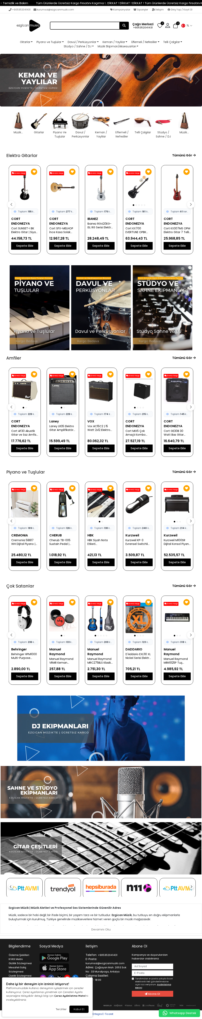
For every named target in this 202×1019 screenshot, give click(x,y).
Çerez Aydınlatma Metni (69, 995)
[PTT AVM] (24, 888)
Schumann (172, 535)
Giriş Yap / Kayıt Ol (181, 9)
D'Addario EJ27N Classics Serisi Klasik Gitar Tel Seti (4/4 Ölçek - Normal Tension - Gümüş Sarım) (177, 656)
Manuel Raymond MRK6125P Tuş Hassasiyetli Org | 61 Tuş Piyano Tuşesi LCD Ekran (138, 661)
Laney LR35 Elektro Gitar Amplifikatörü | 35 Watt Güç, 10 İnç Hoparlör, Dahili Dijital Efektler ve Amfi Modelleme (24, 428)
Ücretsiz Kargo (19, 173)
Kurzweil (94, 535)
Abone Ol (153, 994)
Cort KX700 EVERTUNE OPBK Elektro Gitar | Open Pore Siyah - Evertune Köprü (62, 230)
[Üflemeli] (101, 80)
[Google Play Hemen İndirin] (60, 957)
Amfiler (13, 358)
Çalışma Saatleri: (97, 976)
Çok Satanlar (20, 586)
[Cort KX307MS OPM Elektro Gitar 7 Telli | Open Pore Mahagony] (100, 187)
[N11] (139, 888)
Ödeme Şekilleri (19, 955)
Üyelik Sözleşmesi (20, 976)
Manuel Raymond (19, 651)
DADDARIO (95, 649)
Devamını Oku (101, 929)
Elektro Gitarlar (21, 155)
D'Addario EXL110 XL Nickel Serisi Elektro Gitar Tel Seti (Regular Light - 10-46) (100, 656)
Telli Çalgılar (171, 42)
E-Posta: (91, 959)
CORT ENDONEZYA (58, 221)
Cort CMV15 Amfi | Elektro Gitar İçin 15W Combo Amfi (176, 433)
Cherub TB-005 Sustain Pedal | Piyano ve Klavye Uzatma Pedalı (22, 542)
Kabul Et (79, 1009)
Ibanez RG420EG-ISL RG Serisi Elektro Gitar (24, 225)
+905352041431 (21, 9)
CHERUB (17, 535)
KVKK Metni (16, 959)
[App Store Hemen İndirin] (60, 967)
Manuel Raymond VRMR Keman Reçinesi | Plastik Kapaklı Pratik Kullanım (23, 661)
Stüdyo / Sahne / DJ (77, 46)
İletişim (159, 9)
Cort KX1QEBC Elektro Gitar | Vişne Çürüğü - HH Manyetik (177, 230)
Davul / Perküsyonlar (82, 42)
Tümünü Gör (182, 155)
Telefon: (91, 955)
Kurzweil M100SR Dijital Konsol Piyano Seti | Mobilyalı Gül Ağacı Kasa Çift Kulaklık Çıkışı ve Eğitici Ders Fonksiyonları (138, 542)
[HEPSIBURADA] (101, 888)
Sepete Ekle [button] (24, 246)
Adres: (90, 967)
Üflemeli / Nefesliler (144, 42)
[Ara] (124, 26)
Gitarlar (25, 42)
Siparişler (143, 9)
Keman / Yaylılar (114, 42)
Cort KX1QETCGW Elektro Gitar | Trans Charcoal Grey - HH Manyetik (138, 230)
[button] (186, 25)
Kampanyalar (121, 9)
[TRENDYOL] (62, 888)
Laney (16, 421)
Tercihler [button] (61, 1009)
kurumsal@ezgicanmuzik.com (55, 9)
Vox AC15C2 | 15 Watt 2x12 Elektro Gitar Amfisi (60, 428)
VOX (52, 421)
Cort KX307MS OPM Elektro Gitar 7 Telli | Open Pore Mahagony (100, 230)
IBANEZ (16, 219)
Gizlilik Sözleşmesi (20, 963)
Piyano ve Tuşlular (48, 42)
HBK (52, 535)
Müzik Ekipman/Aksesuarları (117, 46)
